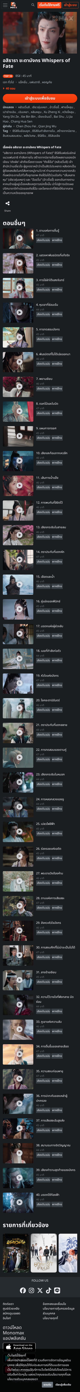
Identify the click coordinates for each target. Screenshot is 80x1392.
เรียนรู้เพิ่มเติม (63, 1385)
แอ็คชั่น (22, 82)
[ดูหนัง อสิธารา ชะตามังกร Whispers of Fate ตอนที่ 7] (18, 387)
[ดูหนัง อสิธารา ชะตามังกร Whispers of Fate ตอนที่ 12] (18, 510)
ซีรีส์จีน (42, 136)
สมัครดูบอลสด (11, 1313)
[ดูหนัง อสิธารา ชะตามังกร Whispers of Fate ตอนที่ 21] (18, 733)
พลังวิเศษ (29, 136)
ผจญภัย (47, 82)
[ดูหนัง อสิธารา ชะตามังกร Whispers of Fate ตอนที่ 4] (18, 312)
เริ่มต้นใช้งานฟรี (49, 5)
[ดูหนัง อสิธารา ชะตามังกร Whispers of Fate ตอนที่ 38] (18, 1153)
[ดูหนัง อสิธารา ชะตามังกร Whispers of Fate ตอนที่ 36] (18, 1103)
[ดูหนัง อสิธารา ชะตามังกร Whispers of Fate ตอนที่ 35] (18, 1079)
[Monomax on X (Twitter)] (40, 1291)
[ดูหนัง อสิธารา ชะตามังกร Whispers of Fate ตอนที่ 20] (18, 708)
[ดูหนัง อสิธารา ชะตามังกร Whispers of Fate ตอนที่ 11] (18, 485)
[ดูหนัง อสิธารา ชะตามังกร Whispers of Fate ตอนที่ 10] (18, 461)
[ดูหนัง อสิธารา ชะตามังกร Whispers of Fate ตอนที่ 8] (18, 411)
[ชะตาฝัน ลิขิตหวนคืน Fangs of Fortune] (16, 1253)
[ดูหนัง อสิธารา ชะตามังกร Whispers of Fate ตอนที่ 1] (18, 238)
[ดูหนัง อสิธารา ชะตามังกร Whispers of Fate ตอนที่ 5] (18, 337)
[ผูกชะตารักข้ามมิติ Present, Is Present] (44, 1253)
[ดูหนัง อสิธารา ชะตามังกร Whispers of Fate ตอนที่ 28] (18, 906)
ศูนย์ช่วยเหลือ (11, 1308)
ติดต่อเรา (8, 1304)
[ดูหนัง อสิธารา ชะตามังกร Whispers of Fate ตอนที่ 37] (18, 1128)
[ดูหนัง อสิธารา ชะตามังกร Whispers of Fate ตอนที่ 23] (18, 782)
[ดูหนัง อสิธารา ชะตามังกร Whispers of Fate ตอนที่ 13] (18, 535)
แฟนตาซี (34, 82)
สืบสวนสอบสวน (12, 136)
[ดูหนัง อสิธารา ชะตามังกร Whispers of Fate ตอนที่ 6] (18, 362)
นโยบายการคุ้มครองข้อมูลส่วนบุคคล (58, 1311)
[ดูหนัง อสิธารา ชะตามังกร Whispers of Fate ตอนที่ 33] (18, 1029)
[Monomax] (13, 5)
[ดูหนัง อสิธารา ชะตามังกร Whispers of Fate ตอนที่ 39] (18, 1178)
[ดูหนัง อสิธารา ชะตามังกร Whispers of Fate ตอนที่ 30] (18, 955)
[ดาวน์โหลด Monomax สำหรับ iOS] (19, 1348)
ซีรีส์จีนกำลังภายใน (43, 131)
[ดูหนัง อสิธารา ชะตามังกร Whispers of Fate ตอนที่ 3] (18, 288)
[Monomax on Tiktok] (48, 1291)
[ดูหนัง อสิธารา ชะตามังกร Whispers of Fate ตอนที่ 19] (18, 683)
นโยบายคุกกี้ (50, 1318)
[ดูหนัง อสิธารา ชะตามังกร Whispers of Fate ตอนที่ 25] (18, 831)
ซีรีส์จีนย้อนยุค (21, 131)
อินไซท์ (7, 1318)
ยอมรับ (47, 1385)
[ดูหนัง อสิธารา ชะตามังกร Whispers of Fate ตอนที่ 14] (18, 560)
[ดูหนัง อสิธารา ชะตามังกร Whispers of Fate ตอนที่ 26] (18, 856)
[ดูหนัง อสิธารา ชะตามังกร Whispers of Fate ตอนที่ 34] (18, 1054)
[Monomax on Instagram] (31, 1291)
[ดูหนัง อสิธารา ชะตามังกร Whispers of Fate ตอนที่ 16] (18, 609)
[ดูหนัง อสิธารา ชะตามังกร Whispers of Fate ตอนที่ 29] (18, 930)
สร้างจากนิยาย (66, 131)
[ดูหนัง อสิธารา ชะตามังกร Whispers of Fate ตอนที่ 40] (18, 1202)
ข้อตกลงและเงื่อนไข (54, 1304)
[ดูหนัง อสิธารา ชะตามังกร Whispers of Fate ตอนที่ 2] (18, 263)
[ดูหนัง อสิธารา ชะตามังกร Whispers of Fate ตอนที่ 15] (18, 584)
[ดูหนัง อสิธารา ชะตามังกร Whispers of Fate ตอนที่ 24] (18, 807)
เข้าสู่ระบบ (70, 5)
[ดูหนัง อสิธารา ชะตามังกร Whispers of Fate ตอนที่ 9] (18, 436)
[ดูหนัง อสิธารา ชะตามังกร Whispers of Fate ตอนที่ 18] (18, 658)
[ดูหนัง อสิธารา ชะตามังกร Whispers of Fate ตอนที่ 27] (18, 881)
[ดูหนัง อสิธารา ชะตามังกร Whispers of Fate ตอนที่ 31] (18, 980)
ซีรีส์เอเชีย (54, 136)
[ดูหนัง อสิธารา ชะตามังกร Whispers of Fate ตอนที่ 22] (18, 757)
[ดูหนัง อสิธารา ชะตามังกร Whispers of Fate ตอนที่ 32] (18, 1005)
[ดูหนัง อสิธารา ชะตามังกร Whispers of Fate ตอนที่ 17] (18, 634)
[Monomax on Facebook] (23, 1291)
